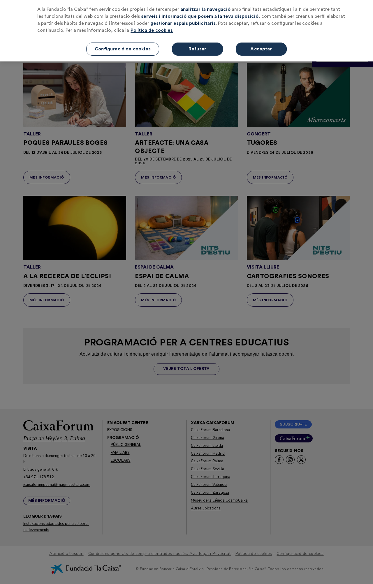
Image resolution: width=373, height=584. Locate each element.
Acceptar (261, 49)
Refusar (197, 49)
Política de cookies (152, 30)
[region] (186, 30)
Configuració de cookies (123, 49)
